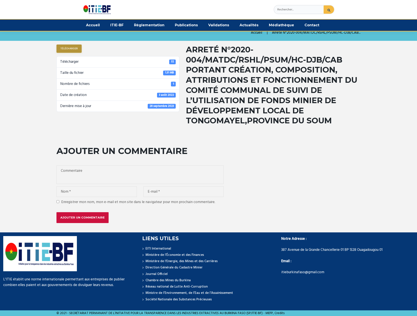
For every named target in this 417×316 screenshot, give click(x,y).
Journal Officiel (157, 274)
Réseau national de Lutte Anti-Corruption (177, 286)
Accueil (93, 25)
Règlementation (149, 25)
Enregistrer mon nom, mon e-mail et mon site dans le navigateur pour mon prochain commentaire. (138, 202)
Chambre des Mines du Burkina (168, 280)
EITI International (158, 248)
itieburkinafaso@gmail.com (302, 272)
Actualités (249, 25)
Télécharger (69, 48)
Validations (218, 25)
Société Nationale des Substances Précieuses (179, 299)
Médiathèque (281, 25)
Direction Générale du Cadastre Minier (174, 267)
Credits (280, 313)
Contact (311, 25)
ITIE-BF (117, 25)
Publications (186, 25)
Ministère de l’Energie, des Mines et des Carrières (182, 261)
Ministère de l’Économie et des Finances (175, 255)
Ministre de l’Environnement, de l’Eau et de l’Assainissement (189, 293)
